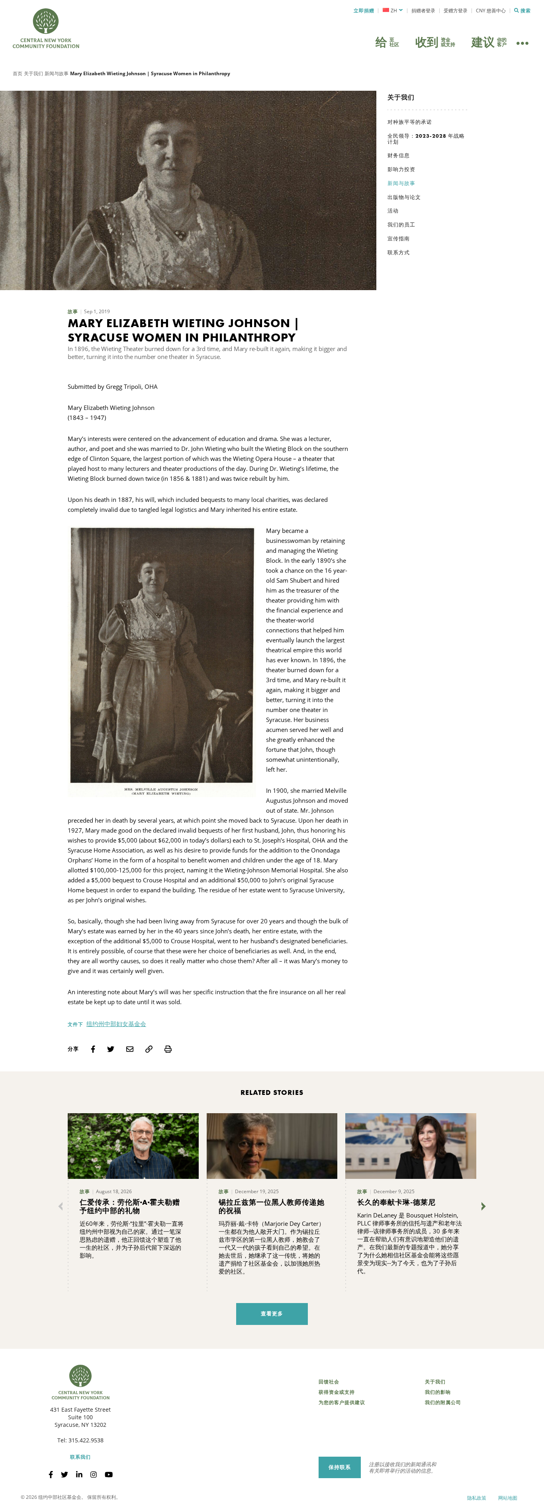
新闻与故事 (56, 73)
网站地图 (507, 1497)
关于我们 (33, 73)
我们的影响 (438, 1392)
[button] (392, 10)
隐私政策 (476, 1497)
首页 (17, 73)
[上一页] (62, 1206)
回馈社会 (329, 1382)
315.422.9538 (86, 1440)
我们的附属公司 (443, 1402)
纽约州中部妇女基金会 (116, 1024)
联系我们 (80, 1457)
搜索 (526, 11)
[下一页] (481, 1206)
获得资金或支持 (337, 1392)
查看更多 (272, 1313)
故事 (73, 311)
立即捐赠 (364, 11)
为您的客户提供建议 (342, 1402)
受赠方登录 (456, 10)
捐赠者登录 (423, 10)
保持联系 (340, 1467)
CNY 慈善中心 (491, 10)
